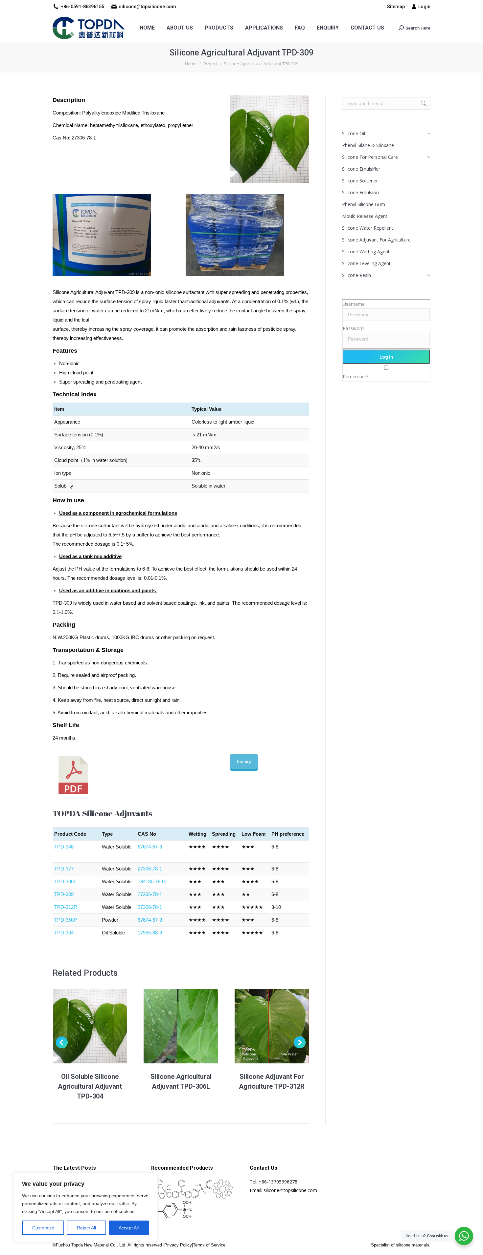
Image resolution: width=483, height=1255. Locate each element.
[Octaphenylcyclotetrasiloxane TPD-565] (223, 1189)
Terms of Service (209, 1245)
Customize (43, 1227)
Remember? (355, 376)
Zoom (81, 1026)
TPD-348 (64, 846)
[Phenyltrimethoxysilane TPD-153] (182, 1210)
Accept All (129, 1227)
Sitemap (396, 6)
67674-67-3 (150, 846)
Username (354, 304)
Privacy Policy (178, 1245)
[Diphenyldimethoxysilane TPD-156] (202, 1189)
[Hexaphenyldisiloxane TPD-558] (161, 1189)
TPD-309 (64, 894)
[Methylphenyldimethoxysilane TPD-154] (161, 1210)
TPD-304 (64, 932)
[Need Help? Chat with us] (464, 1236)
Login (424, 6)
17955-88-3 (150, 932)
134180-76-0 (151, 881)
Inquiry (244, 761)
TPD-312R (65, 907)
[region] (85, 1207)
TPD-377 (64, 868)
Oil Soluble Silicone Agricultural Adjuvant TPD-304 (90, 1086)
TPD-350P (65, 920)
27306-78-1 (150, 868)
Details (99, 1026)
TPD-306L (65, 881)
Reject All (86, 1227)
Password (353, 328)
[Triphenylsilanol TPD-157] (182, 1189)
